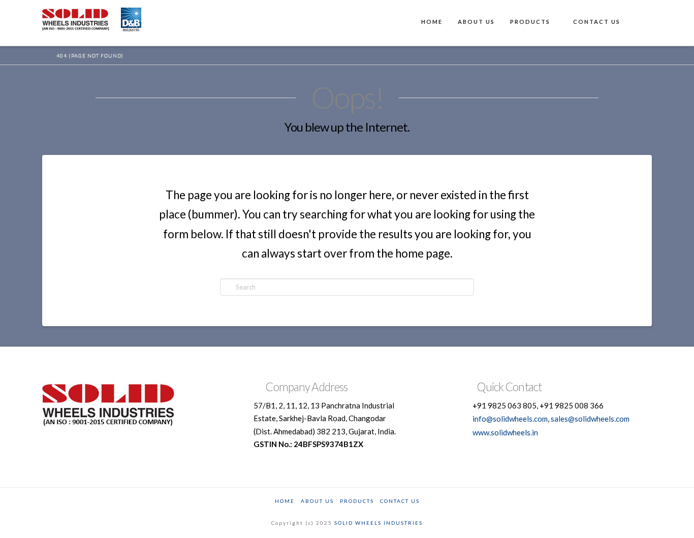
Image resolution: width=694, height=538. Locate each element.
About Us (317, 501)
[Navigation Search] (639, 23)
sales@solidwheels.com (590, 418)
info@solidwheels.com (510, 418)
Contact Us (400, 501)
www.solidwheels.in (505, 432)
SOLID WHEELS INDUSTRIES (378, 523)
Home (285, 501)
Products (357, 501)
